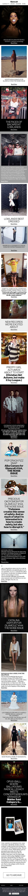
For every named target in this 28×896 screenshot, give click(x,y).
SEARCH (3, 885)
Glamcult (14, 2)
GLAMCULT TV (6, 3)
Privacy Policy (16, 893)
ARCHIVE (12, 3)
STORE (23, 3)
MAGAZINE (18, 3)
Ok (10, 893)
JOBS (11, 885)
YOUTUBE (21, 885)
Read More (14, 43)
